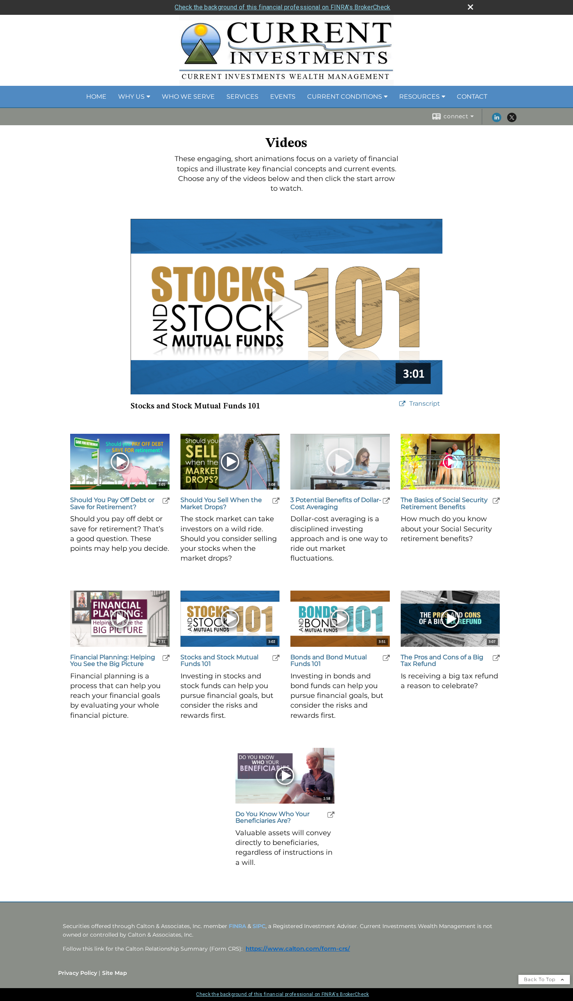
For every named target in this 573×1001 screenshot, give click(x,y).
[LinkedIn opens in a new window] (496, 120)
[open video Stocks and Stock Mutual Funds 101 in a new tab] (402, 404)
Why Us (131, 96)
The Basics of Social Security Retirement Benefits (444, 503)
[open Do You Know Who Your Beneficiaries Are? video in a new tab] (330, 815)
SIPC (259, 926)
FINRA (237, 926)
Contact (472, 96)
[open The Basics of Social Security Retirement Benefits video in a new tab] (496, 501)
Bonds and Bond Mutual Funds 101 (328, 660)
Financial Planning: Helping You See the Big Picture (112, 660)
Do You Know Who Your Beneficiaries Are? (272, 817)
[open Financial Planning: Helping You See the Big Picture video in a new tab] (166, 658)
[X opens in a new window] (511, 120)
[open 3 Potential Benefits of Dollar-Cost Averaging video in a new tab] (386, 501)
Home (96, 96)
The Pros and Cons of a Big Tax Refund (442, 660)
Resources (419, 96)
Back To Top (540, 979)
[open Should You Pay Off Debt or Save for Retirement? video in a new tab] (166, 501)
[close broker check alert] (470, 7)
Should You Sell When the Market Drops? (221, 503)
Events (282, 96)
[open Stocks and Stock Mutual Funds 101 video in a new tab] (275, 658)
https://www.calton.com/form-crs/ (298, 948)
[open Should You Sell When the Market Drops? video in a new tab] (275, 501)
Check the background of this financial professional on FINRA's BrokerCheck (282, 7)
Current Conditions (344, 96)
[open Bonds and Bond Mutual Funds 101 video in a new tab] (386, 658)
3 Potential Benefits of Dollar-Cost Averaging (335, 503)
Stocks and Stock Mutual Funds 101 (219, 660)
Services (242, 96)
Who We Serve (188, 96)
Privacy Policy (77, 972)
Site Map (114, 972)
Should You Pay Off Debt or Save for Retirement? (112, 503)
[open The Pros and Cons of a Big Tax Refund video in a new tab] (496, 658)
